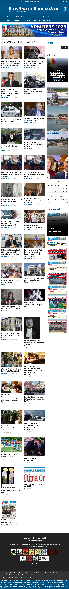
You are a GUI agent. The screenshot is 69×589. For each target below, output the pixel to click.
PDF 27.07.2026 (55, 232)
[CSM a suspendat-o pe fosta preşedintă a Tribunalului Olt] (11, 190)
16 (63, 194)
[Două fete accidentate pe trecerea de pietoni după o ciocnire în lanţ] (34, 134)
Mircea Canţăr (28, 122)
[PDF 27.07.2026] (57, 321)
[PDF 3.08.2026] (57, 272)
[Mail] (66, 1)
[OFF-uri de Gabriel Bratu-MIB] (11, 477)
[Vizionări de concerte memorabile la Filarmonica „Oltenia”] (34, 328)
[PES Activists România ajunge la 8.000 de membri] (34, 216)
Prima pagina (11, 17)
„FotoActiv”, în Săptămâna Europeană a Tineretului (11, 370)
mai (11, 39)
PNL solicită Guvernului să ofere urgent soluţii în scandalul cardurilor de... (10, 252)
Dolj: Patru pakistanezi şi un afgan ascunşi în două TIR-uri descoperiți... (34, 63)
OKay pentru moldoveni (9, 454)
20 (55, 197)
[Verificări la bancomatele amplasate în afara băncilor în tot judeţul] (34, 162)
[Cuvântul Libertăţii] (34, 9)
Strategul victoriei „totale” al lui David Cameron (34, 119)
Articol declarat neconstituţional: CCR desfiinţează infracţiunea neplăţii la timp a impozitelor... (33, 370)
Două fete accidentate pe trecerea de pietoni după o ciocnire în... (33, 144)
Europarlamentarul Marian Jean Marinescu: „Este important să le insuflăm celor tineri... (33, 253)
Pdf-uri (3, 519)
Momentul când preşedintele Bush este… (33, 459)
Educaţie (16, 20)
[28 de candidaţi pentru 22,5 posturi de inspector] (34, 269)
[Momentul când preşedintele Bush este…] (34, 446)
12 (52, 194)
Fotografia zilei (28, 455)
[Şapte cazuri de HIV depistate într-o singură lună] (34, 295)
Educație (27, 247)
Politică (44, 17)
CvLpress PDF (4, 524)
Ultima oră (4, 58)
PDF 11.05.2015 (6, 522)
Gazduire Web (26, 578)
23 (63, 197)
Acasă (2, 39)
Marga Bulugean (5, 227)
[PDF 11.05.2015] (11, 509)
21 (58, 197)
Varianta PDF (53, 209)
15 (61, 194)
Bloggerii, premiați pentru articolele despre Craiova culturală (10, 335)
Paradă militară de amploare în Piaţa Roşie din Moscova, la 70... (34, 399)
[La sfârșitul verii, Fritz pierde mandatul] (57, 167)
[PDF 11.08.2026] (57, 248)
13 (55, 194)
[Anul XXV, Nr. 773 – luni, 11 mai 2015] (34, 474)
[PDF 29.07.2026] (57, 297)
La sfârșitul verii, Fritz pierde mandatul (57, 76)
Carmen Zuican (5, 67)
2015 (7, 39)
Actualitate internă (29, 363)
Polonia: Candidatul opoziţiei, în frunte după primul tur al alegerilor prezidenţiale (10, 92)
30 (63, 200)
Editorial (19, 17)
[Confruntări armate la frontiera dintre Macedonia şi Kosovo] (11, 417)
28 (58, 200)
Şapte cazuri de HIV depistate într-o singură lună (33, 305)
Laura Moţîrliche (28, 204)
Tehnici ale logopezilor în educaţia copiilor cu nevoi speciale (10, 309)
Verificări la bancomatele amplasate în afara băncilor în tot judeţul (34, 174)
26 (52, 200)
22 (61, 197)
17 (66, 194)
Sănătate (9, 20)
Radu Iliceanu (5, 97)
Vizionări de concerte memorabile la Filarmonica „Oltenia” (34, 343)
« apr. (48, 202)
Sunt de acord (55, 588)
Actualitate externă (29, 394)
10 (66, 191)
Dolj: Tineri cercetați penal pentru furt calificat (11, 121)
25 (48, 200)
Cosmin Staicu (5, 456)
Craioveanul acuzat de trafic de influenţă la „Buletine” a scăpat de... (11, 174)
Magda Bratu (4, 339)
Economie (51, 17)
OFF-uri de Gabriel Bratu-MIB (8, 487)
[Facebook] (63, 1)
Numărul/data (28, 481)
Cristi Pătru (4, 150)
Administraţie (36, 17)
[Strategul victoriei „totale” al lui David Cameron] (34, 109)
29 (61, 200)
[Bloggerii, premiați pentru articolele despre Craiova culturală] (11, 324)
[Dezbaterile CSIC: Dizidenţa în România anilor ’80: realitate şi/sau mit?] (11, 214)
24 (66, 197)
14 (58, 194)
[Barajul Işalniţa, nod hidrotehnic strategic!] (57, 143)
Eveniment (58, 17)
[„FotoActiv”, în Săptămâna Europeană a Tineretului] (11, 359)
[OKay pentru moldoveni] (11, 444)
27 (55, 200)
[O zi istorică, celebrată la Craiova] (11, 136)
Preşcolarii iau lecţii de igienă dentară (9, 281)
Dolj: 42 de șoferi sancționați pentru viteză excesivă (33, 92)
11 (48, 194)
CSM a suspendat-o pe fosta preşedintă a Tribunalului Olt (11, 201)
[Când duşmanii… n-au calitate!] (57, 94)
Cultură (23, 20)
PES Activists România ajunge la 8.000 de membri (34, 226)
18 (48, 197)
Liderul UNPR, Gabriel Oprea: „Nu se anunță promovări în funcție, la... (34, 200)
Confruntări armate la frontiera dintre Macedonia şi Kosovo (11, 428)
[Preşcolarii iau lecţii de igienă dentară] (11, 270)
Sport (29, 20)
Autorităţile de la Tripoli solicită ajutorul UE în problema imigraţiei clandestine (33, 426)
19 (52, 197)
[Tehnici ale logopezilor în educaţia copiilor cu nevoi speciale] (11, 297)
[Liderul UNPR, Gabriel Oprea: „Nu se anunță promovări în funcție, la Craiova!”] (34, 189)
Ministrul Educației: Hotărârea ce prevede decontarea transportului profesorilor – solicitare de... (10, 399)
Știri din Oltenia (37, 20)
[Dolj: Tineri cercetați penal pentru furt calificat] (11, 109)
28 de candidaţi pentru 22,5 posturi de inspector (34, 280)
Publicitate (46, 20)
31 (66, 200)
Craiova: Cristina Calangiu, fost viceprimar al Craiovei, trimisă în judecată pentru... (11, 63)
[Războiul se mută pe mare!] (57, 118)
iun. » (66, 202)
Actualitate (26, 17)
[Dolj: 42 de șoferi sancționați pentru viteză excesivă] (34, 80)
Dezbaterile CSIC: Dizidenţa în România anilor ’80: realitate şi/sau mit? (11, 223)
